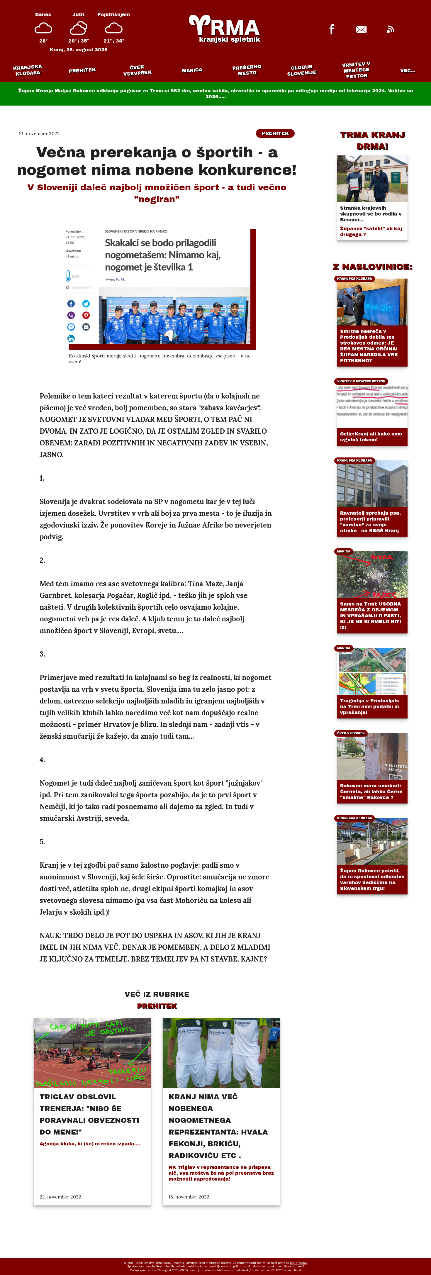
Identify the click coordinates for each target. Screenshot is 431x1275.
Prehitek (82, 70)
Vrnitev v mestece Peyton (356, 70)
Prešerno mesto (246, 70)
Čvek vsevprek (137, 70)
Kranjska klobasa (27, 70)
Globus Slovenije (302, 70)
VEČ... (407, 70)
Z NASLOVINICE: (372, 266)
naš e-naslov (298, 1263)
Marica (192, 70)
